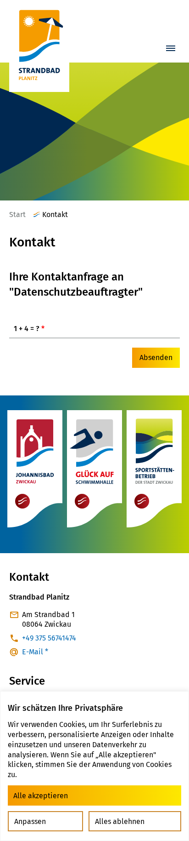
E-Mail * (35, 651)
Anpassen (30, 821)
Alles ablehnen (120, 821)
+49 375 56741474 (49, 638)
